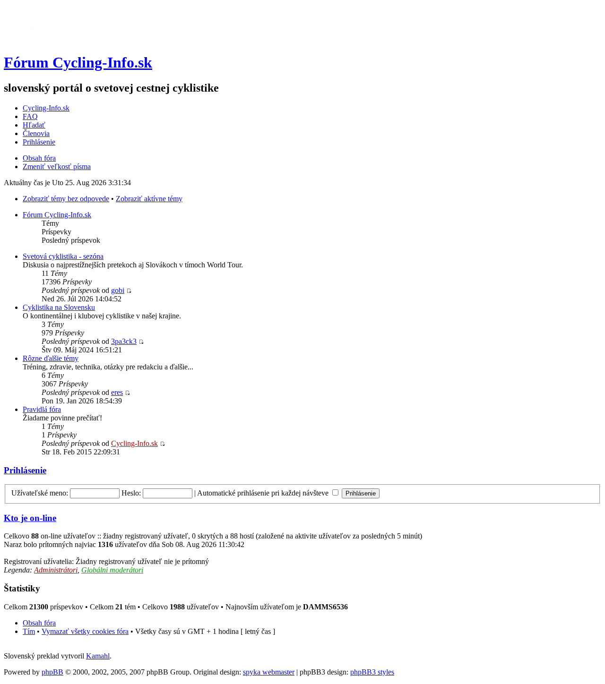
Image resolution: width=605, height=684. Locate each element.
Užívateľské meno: (39, 493)
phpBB (52, 672)
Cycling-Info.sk (46, 108)
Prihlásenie (39, 142)
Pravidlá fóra (42, 409)
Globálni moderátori (112, 570)
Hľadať (34, 125)
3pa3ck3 (124, 341)
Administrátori (56, 570)
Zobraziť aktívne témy (149, 199)
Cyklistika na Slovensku (59, 307)
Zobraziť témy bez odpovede (66, 199)
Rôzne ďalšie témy (50, 358)
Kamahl (98, 656)
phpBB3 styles (372, 672)
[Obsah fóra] (110, 39)
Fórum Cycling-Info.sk (78, 62)
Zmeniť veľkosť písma (57, 166)
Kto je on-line (30, 518)
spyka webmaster (268, 672)
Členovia (36, 133)
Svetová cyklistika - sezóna (63, 256)
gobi (117, 290)
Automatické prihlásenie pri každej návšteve (263, 493)
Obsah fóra (39, 158)
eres (117, 392)
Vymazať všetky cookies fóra (85, 631)
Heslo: (131, 493)
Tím (29, 631)
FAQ (30, 116)
